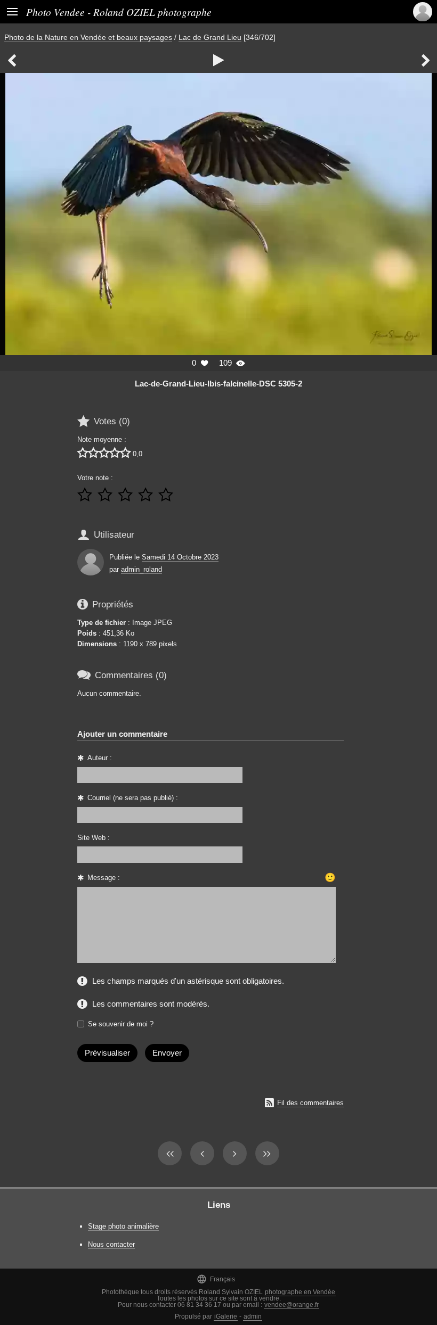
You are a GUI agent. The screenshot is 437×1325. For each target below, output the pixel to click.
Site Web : (93, 838)
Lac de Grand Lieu (210, 37)
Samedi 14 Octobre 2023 (180, 557)
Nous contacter (111, 1244)
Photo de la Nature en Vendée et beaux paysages (88, 37)
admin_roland (141, 569)
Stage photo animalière (123, 1226)
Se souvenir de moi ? (120, 1024)
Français (216, 1279)
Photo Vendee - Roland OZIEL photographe (119, 12)
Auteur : (99, 758)
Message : (103, 878)
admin (253, 1316)
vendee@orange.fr (291, 1305)
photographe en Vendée (300, 1292)
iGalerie (225, 1316)
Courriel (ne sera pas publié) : (132, 798)
